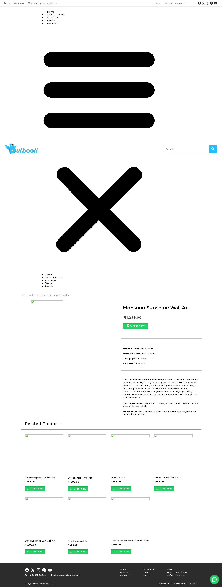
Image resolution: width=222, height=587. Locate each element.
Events (48, 283)
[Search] (213, 149)
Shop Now (51, 280)
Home (48, 274)
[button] (99, 149)
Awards (51, 23)
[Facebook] (199, 3)
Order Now (36, 488)
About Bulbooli (53, 277)
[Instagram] (207, 3)
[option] (47, 316)
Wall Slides (34, 295)
